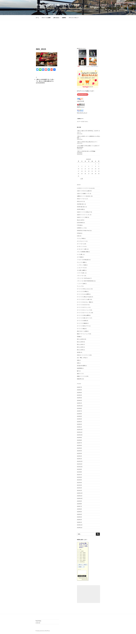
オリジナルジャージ (81, 241)
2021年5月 (79, 479)
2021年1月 (79, 490)
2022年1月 (79, 458)
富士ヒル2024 (80, 344)
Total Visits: (39, 620)
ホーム (37, 17)
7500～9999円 (82, 560)
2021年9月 (79, 469)
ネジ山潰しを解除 (81, 270)
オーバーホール (80, 243)
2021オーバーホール (81, 198)
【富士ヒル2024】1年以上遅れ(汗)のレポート (87, 141)
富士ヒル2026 (80, 349)
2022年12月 (79, 429)
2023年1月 (79, 427)
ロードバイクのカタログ (82, 304)
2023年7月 (79, 411)
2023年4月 (79, 419)
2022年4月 (79, 450)
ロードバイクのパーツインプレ (84, 312)
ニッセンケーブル (81, 267)
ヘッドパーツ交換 (81, 283)
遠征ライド (79, 373)
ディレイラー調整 (81, 262)
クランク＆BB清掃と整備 (82, 251)
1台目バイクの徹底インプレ (83, 193)
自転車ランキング (80, 106)
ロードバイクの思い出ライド (83, 318)
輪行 (78, 371)
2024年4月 (79, 395)
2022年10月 (79, 434)
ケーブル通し (80, 254)
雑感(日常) (79, 378)
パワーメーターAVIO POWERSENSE (85, 280)
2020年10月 (79, 498)
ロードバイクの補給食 (82, 323)
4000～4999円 (82, 557)
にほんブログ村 (80, 101)
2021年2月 (79, 487)
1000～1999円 (82, 552)
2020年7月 (79, 506)
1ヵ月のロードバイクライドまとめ (84, 188)
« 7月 (81, 178)
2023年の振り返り (81, 206)
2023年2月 (79, 424)
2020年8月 (79, 503)
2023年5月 (79, 416)
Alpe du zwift (80, 220)
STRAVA (79, 233)
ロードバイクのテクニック (83, 307)
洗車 (78, 360)
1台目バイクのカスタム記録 (83, 190)
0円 (80, 549)
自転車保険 (79, 368)
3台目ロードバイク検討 (82, 217)
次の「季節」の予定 (81, 357)
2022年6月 (79, 445)
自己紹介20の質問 (81, 365)
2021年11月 (79, 464)
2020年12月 (79, 493)
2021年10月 (79, 466)
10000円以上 (82, 561)
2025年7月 (79, 387)
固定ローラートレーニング (83, 333)
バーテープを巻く (81, 272)
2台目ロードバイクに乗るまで (83, 212)
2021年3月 (79, 485)
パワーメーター (80, 275)
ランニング (79, 286)
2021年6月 (79, 477)
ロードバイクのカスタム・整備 (84, 302)
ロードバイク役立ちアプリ (83, 325)
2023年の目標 (80, 209)
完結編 (78, 336)
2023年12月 (79, 405)
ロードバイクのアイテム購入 (83, 299)
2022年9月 (79, 437)
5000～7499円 (82, 558)
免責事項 (64, 17)
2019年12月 (79, 524)
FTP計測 (79, 225)
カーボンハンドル (81, 246)
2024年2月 (79, 400)
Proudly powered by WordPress (43, 630)
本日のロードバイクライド (83, 355)
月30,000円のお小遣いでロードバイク (58, 5)
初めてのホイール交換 (82, 331)
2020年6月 (79, 509)
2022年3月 (79, 453)
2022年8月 (79, 440)
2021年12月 (79, 461)
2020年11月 (79, 495)
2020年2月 (79, 519)
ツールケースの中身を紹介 (83, 259)
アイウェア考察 (80, 238)
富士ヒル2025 (80, 347)
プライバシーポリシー (74, 17)
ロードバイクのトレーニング (83, 310)
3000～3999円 (82, 555)
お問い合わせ (56, 17)
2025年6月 (79, 389)
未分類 (78, 352)
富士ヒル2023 (80, 341)
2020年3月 (79, 517)
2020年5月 (79, 511)
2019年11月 (79, 527)
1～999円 (82, 551)
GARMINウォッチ (81, 227)
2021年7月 (79, 474)
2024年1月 (79, 403)
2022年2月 (79, 456)
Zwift (78, 235)
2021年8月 (79, 472)
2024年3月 (79, 397)
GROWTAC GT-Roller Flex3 (83, 230)
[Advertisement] (68, 31)
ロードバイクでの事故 (82, 291)
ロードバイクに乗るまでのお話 (84, 296)
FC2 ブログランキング (82, 112)
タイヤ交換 (79, 257)
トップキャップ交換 (81, 265)
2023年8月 (79, 408)
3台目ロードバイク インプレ (83, 214)
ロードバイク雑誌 (81, 328)
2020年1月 (79, 522)
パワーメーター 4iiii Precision (83, 278)
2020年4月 (79, 514)
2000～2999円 (82, 554)
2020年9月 (79, 501)
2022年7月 (79, 442)
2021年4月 (79, 482)
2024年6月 (79, 392)
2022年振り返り (80, 204)
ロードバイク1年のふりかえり (83, 288)
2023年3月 (79, 421)
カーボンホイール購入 (82, 249)
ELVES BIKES (80, 222)
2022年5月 (79, 448)
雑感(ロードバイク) (81, 376)
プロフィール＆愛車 (46, 17)
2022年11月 (79, 432)
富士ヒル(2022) (80, 339)
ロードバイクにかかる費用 (83, 294)
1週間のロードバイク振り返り (83, 196)
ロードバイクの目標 (81, 320)
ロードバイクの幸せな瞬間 (83, 315)
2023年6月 (79, 413)
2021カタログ (80, 201)
